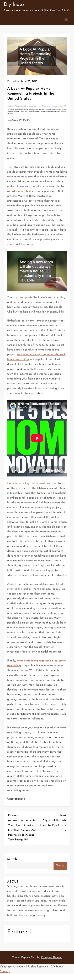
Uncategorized (16, 798)
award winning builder (21, 191)
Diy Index (14, 4)
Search (12, 859)
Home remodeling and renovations (28, 483)
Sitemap (5, 971)
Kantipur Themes (51, 957)
